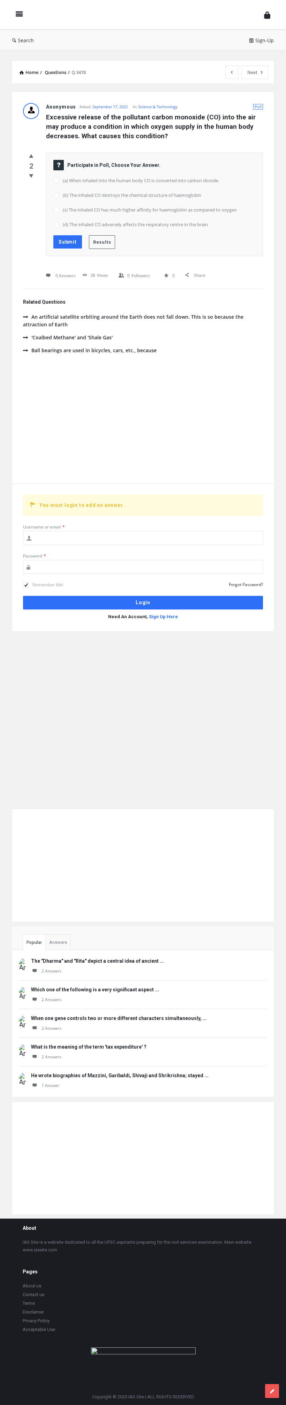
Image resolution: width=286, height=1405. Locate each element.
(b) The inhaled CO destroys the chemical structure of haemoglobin (132, 195)
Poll (258, 106)
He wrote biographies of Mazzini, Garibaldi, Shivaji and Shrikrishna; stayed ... (120, 1075)
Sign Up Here (163, 616)
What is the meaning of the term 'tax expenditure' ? (88, 1047)
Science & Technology (158, 106)
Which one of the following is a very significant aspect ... (95, 989)
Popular (34, 942)
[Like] (31, 155)
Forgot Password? (246, 584)
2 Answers (52, 971)
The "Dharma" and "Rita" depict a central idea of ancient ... (97, 961)
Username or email (44, 527)
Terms (29, 1303)
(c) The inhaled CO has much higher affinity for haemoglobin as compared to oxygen (150, 210)
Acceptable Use (39, 1329)
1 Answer (51, 1085)
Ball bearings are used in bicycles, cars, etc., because (94, 350)
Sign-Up (264, 40)
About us (32, 1285)
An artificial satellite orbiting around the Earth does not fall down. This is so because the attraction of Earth (133, 320)
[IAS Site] (145, 15)
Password (34, 556)
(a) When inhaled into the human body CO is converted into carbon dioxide (140, 180)
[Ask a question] (272, 1391)
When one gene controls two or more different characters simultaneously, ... (119, 1018)
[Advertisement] (143, 424)
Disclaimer (33, 1312)
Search (26, 40)
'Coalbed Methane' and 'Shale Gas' (72, 337)
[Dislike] (31, 175)
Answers (58, 942)
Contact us (33, 1294)
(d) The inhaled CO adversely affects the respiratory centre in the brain (135, 224)
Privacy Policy (36, 1320)
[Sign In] (267, 15)
